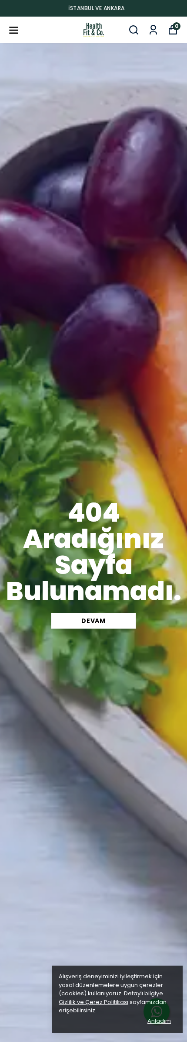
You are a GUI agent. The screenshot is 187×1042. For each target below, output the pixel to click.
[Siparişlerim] (153, 29)
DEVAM (93, 620)
